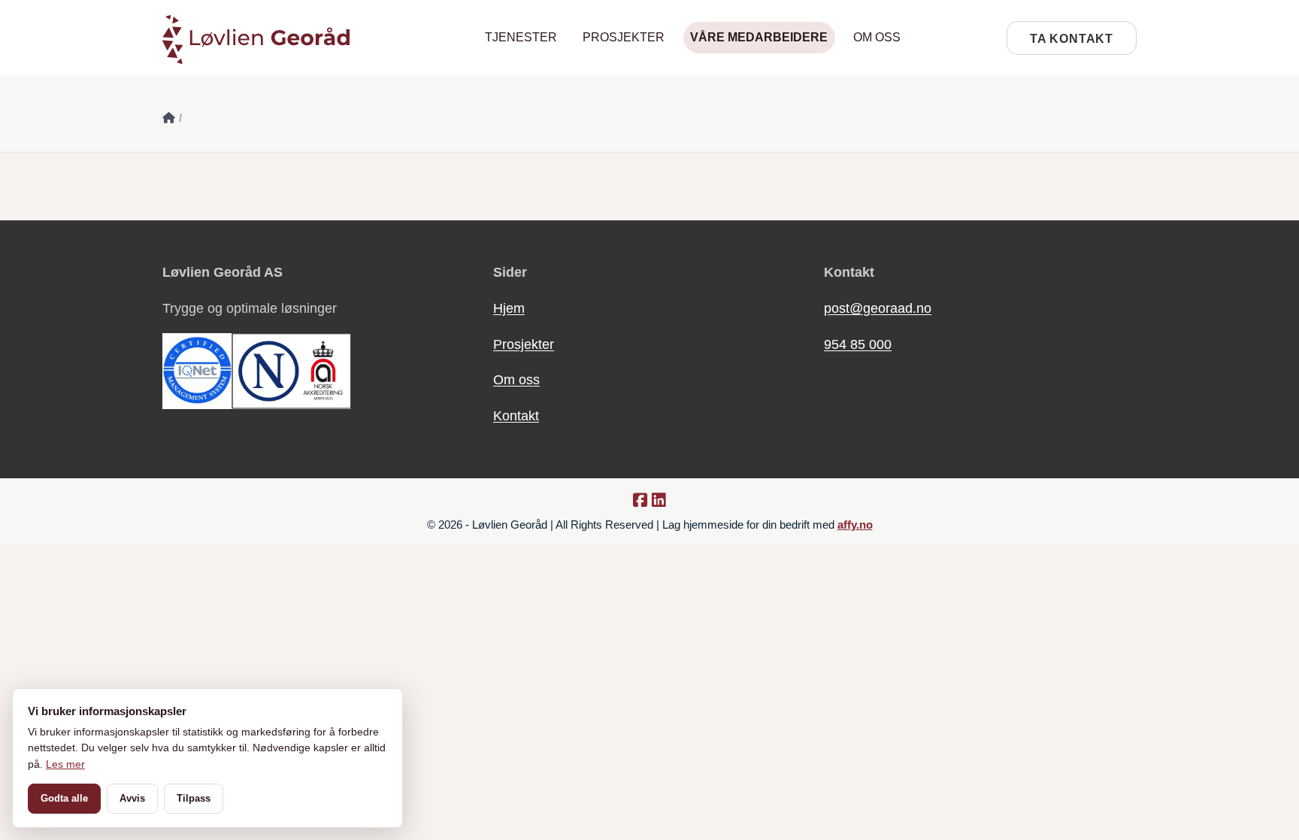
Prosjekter (624, 37)
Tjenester (521, 37)
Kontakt (516, 415)
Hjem (509, 308)
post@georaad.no (877, 308)
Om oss (877, 37)
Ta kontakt (1071, 38)
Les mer (65, 764)
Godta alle (64, 798)
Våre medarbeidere (759, 37)
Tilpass (193, 798)
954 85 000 (858, 344)
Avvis (132, 798)
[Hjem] (168, 118)
